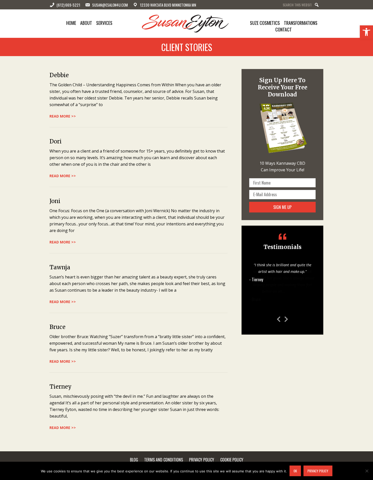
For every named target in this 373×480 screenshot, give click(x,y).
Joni (54, 201)
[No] (366, 470)
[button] (366, 32)
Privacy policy (318, 470)
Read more (294, 291)
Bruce (57, 326)
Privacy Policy (201, 460)
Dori (55, 141)
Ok (295, 470)
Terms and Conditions (163, 460)
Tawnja (59, 267)
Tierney (60, 386)
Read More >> (62, 116)
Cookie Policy (231, 460)
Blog (134, 460)
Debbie (59, 75)
